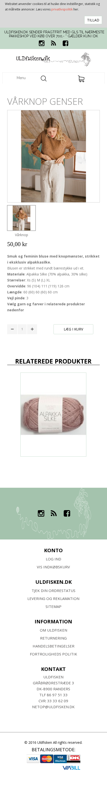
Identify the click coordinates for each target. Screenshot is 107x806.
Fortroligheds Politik (53, 653)
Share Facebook (12, 342)
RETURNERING (53, 638)
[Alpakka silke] (53, 415)
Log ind (53, 558)
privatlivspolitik (62, 9)
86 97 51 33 (57, 694)
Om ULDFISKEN (53, 630)
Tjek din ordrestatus (53, 590)
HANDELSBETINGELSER (53, 646)
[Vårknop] (21, 218)
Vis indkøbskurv (53, 566)
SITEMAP (53, 606)
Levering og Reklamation (53, 598)
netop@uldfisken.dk (53, 706)
